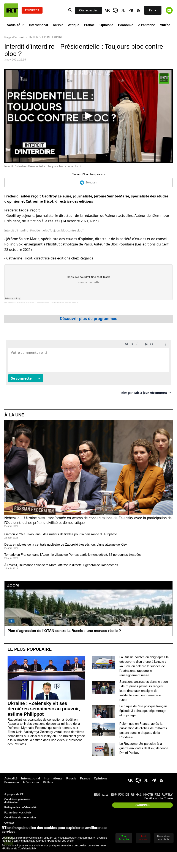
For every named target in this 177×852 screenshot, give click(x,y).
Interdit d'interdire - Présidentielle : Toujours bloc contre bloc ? (47, 302)
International (38, 25)
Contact (9, 822)
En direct (32, 10)
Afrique (73, 25)
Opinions (106, 25)
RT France (9, 302)
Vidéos (165, 25)
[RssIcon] (138, 10)
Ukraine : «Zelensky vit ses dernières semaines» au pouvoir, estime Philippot (44, 709)
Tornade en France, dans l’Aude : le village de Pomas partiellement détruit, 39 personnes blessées (73, 554)
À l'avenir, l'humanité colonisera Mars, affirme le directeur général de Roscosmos (61, 565)
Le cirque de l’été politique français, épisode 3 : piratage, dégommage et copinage (143, 710)
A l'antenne (146, 25)
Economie (125, 25)
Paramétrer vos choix (17, 812)
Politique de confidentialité (20, 807)
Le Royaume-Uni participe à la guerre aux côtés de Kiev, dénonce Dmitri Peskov (143, 748)
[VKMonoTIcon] (107, 10)
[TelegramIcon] (130, 10)
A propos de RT (13, 794)
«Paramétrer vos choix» (60, 840)
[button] (88, 115)
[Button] (169, 10)
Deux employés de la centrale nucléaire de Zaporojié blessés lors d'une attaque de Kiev (65, 544)
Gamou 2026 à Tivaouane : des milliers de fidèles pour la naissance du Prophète (60, 534)
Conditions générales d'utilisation (17, 801)
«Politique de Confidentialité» (19, 848)
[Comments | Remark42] (88, 369)
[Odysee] (115, 10)
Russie (58, 25)
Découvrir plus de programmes (88, 319)
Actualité (13, 25)
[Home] (11, 10)
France (89, 25)
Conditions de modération (20, 817)
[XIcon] (123, 10)
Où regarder (88, 10)
